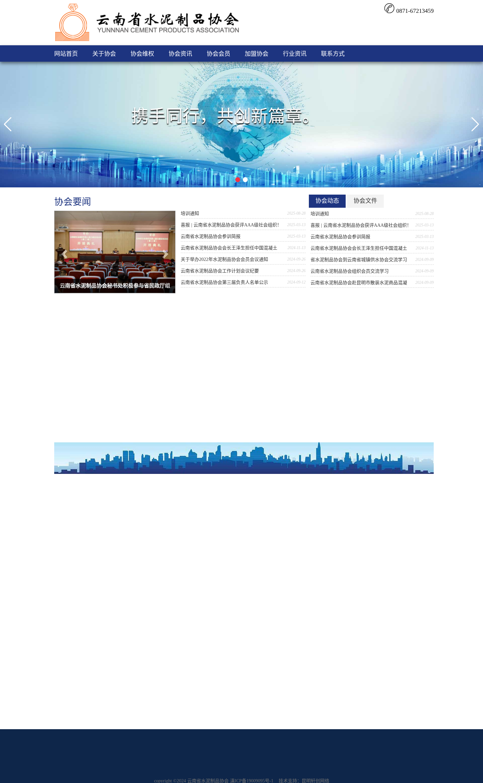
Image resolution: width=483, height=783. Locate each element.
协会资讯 (180, 54)
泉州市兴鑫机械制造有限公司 (378, 499)
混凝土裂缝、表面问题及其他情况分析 (128, 511)
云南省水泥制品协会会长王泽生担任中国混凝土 (229, 247)
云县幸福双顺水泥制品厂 (373, 580)
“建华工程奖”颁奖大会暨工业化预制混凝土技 (264, 534)
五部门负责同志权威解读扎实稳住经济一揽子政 (266, 499)
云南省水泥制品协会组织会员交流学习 (349, 271)
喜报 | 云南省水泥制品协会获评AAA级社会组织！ (231, 224)
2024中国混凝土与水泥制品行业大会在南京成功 (266, 580)
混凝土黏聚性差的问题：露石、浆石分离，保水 (137, 545)
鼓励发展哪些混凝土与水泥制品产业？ (191, 402)
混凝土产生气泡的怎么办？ (116, 568)
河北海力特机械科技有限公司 (378, 511)
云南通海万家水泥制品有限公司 (379, 414)
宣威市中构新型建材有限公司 (378, 568)
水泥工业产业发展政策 (175, 391)
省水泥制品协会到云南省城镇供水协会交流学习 (358, 259)
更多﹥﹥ (135, 351)
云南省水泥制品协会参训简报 (211, 236)
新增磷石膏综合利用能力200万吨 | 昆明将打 (133, 534)
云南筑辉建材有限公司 (371, 522)
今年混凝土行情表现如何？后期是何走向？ (132, 522)
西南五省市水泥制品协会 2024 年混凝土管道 (263, 568)
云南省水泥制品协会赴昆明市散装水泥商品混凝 (358, 282)
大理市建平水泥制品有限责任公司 (381, 345)
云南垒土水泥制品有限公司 (374, 379)
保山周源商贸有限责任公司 (374, 368)
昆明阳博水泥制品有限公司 (374, 333)
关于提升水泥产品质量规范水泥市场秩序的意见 (200, 425)
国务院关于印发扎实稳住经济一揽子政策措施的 (266, 522)
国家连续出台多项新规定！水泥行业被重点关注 (200, 414)
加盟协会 (256, 54)
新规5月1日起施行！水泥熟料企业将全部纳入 (198, 379)
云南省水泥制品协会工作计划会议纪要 (220, 270)
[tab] (327, 201)
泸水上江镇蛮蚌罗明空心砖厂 (378, 557)
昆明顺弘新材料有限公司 (372, 322)
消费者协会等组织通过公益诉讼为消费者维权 (69, 368)
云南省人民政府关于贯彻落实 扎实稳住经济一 (265, 511)
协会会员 (218, 54)
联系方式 (333, 54)
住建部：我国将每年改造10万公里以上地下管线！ (139, 499)
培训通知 (190, 213)
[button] (7, 124)
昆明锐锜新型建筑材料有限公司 (379, 391)
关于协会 (104, 54)
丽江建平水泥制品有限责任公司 (379, 356)
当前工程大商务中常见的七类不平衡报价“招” (134, 557)
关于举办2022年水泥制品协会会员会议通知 (224, 259)
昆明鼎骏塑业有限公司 (370, 402)
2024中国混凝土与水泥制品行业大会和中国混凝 (266, 545)
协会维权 (142, 54)
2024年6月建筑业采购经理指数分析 (254, 557)
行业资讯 (295, 54)
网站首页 (66, 54)
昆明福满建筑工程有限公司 (375, 545)
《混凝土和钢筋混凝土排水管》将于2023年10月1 (201, 368)
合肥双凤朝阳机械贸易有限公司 (380, 534)
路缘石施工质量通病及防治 (116, 580)
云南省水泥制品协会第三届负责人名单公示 (224, 282)
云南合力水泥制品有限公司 (374, 425)
